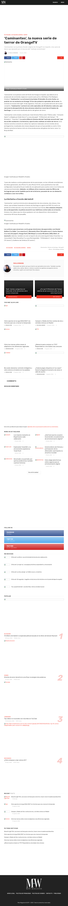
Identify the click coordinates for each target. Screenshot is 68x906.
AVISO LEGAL (11, 893)
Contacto (49, 893)
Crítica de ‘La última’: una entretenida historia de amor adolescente (29, 557)
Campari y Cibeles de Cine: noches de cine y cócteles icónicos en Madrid (49, 322)
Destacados (7, 758)
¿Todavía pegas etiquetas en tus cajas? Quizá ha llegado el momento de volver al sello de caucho (48, 370)
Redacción (9, 325)
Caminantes (44, 247)
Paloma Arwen (41, 325)
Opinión (6, 675)
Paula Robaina (13, 52)
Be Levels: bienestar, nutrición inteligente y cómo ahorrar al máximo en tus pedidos (18, 369)
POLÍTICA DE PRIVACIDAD (23, 893)
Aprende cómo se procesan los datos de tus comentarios (43, 426)
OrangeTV (61, 247)
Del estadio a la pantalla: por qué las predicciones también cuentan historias (23, 461)
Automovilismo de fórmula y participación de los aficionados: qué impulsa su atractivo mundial (54, 450)
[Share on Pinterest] (23, 57)
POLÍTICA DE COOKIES (38, 893)
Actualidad (7, 34)
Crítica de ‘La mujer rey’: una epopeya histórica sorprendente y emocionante (31, 564)
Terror (50, 249)
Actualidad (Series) (17, 34)
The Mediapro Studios (59, 249)
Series (25, 34)
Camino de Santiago (53, 247)
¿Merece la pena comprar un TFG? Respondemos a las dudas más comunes (48, 345)
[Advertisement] (34, 20)
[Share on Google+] (20, 57)
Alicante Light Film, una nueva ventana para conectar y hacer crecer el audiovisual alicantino (36, 797)
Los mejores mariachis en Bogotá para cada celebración (22, 437)
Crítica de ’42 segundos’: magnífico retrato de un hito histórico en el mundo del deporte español (36, 579)
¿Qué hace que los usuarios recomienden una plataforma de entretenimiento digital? (54, 437)
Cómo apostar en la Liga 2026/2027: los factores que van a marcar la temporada (17, 322)
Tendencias (7, 716)
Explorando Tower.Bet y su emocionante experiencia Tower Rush (22, 449)
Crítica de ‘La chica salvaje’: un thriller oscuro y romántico (26, 572)
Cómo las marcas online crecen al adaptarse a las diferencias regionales (16, 345)
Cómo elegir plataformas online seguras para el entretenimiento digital (53, 462)
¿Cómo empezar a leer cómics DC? (15, 760)
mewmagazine (10, 348)
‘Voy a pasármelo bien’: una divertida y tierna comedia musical (27, 587)
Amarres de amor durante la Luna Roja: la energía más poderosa (25, 677)
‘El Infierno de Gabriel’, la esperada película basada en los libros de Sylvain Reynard (30, 636)
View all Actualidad (33, 472)
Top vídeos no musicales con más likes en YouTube (20, 718)
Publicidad (57, 893)
